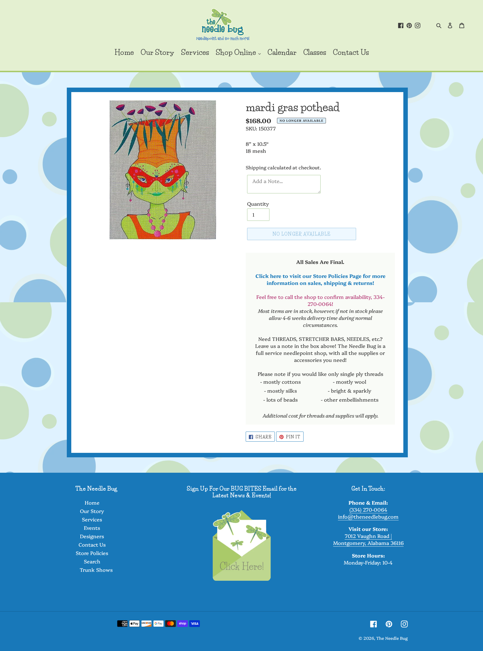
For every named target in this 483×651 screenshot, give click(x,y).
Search (92, 561)
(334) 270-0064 (368, 509)
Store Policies (92, 552)
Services (92, 519)
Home (92, 502)
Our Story (92, 510)
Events (92, 527)
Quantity (258, 203)
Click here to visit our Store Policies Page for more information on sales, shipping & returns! (320, 279)
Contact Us (92, 544)
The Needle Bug (392, 638)
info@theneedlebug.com (368, 516)
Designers (92, 536)
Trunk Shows (96, 569)
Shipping (256, 167)
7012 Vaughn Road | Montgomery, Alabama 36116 (368, 539)
